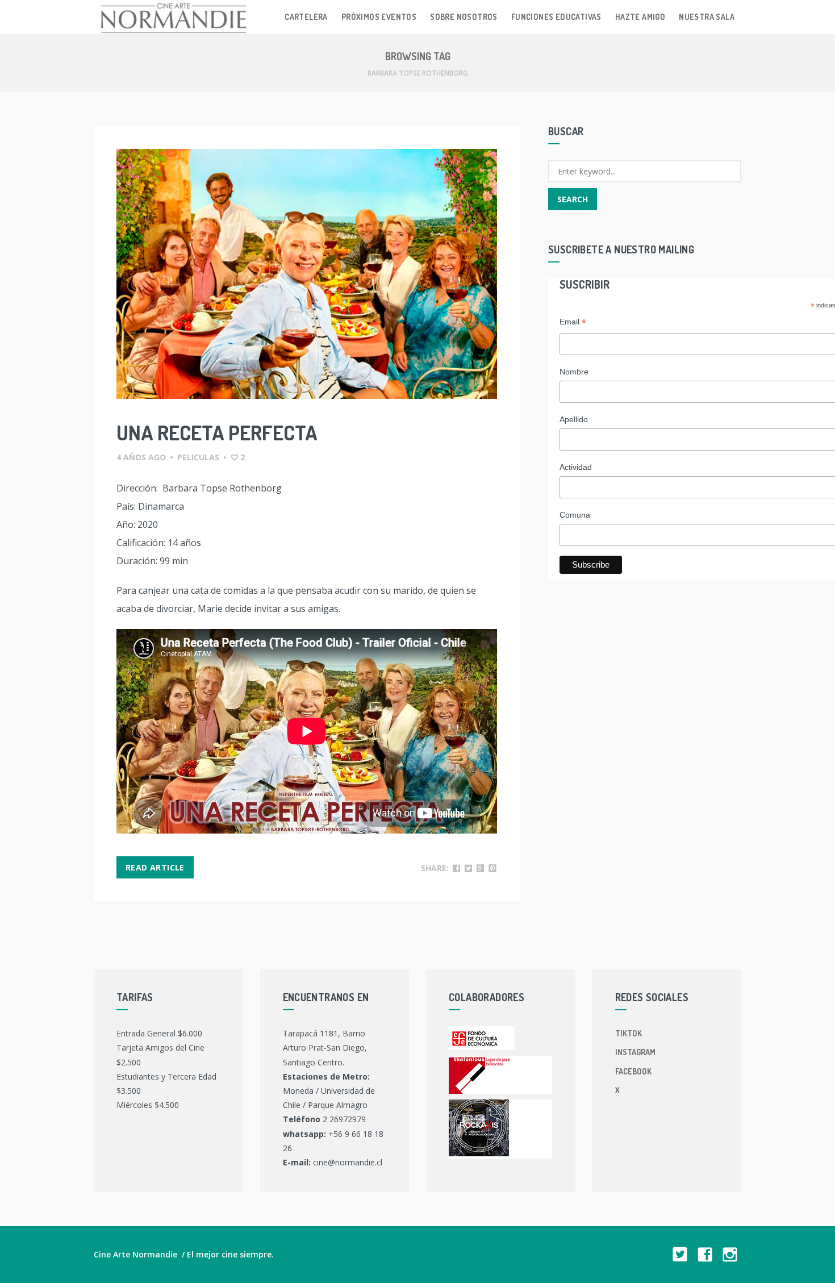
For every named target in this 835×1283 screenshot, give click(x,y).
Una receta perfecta (217, 432)
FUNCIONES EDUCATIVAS (556, 17)
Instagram (635, 1052)
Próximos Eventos (378, 17)
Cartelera (306, 17)
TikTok (628, 1033)
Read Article (155, 867)
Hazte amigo (640, 17)
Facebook (633, 1071)
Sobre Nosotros (464, 17)
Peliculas (198, 457)
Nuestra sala (706, 17)
